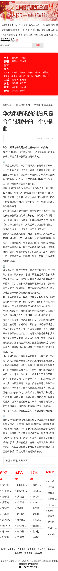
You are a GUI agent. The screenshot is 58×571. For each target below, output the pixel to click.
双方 (25, 460)
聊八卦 (15, 57)
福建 (7, 29)
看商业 (15, 79)
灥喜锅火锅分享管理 (27, 502)
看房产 (22, 75)
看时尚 (38, 75)
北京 (53, 24)
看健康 (22, 72)
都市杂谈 (6, 88)
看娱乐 (6, 72)
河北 (21, 24)
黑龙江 (32, 24)
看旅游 (6, 75)
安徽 (48, 24)
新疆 (51, 34)
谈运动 (15, 90)
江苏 (38, 24)
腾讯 (15, 460)
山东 (26, 34)
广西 (22, 29)
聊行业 (15, 61)
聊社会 (23, 57)
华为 (20, 460)
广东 (43, 24)
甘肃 (12, 29)
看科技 (14, 72)
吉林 (53, 29)
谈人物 (23, 86)
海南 (28, 29)
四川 (46, 34)
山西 (31, 34)
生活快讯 (6, 81)
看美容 (30, 75)
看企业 (46, 75)
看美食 (46, 72)
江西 (48, 29)
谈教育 (23, 90)
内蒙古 (9, 34)
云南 (26, 24)
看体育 (14, 75)
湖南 (43, 29)
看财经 (30, 72)
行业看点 (6, 67)
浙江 (56, 34)
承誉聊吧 (6, 59)
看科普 (23, 83)
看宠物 (23, 79)
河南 (33, 29)
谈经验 (15, 86)
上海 (41, 34)
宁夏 (15, 34)
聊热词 (23, 61)
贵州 (17, 29)
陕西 (36, 34)
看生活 (38, 72)
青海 (21, 34)
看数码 (15, 83)
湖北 (38, 29)
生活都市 (6, 24)
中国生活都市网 (22, 104)
